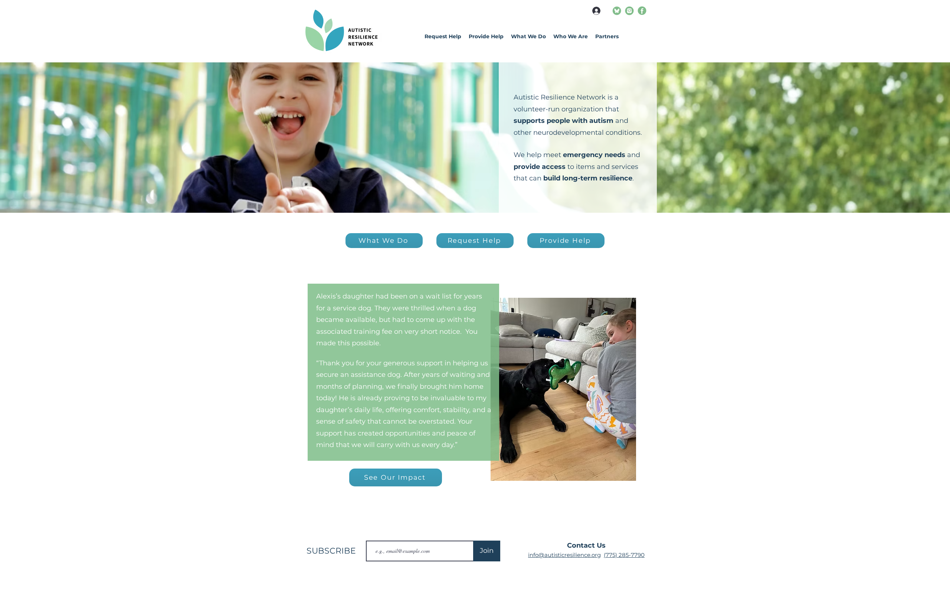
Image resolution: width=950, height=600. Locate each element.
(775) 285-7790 (624, 554)
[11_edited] (629, 10)
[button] (571, 36)
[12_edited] (642, 10)
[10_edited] (616, 10)
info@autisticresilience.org (564, 554)
